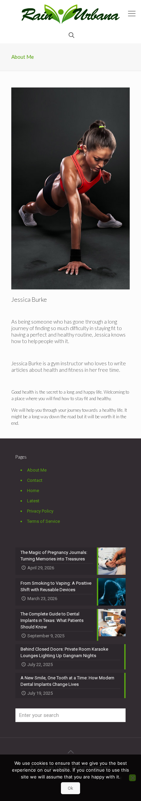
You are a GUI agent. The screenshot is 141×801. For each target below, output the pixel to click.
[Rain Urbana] (70, 13)
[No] (132, 777)
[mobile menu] (132, 13)
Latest (33, 500)
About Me (37, 470)
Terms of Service (43, 521)
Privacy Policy (40, 511)
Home (33, 490)
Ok (70, 788)
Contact (34, 480)
